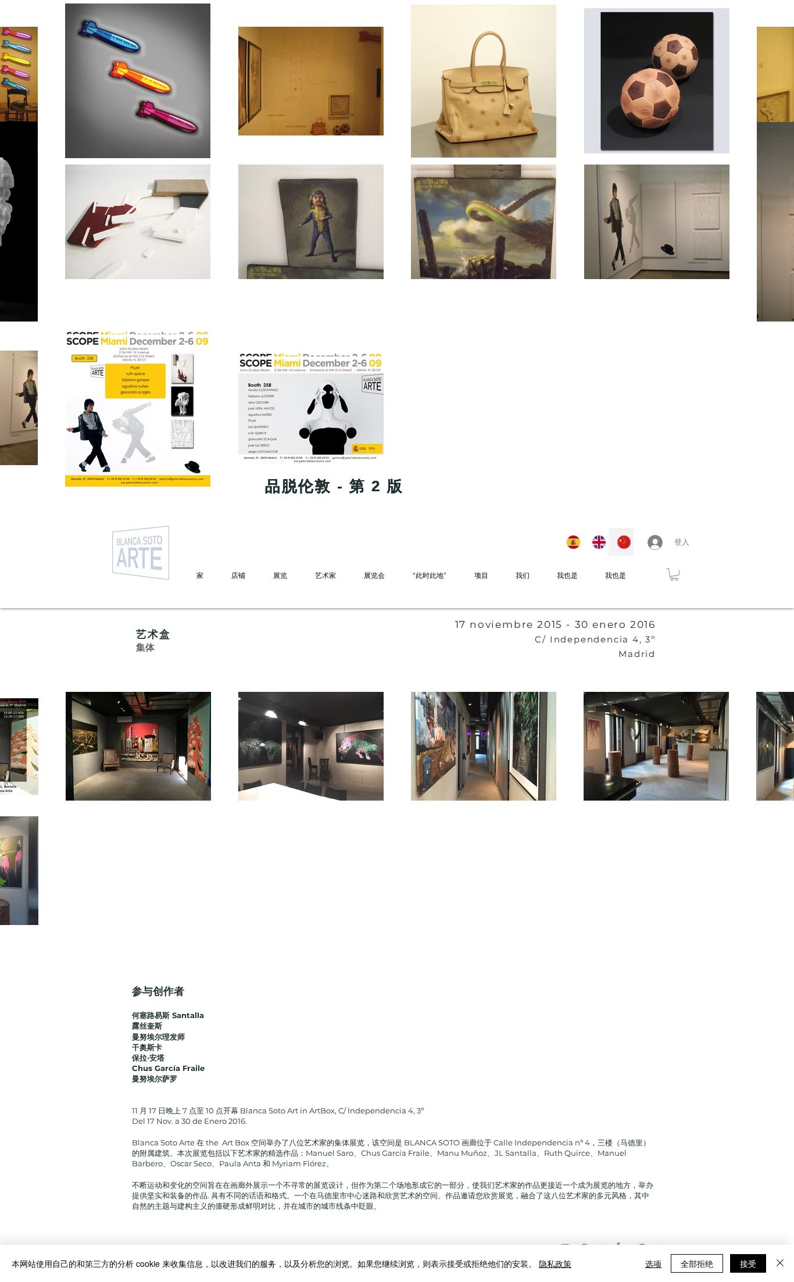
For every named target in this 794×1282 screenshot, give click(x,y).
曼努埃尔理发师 (158, 1036)
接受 (748, 1263)
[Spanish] (570, 542)
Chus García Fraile (169, 1068)
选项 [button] (653, 1263)
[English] (596, 542)
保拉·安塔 (148, 1057)
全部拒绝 (697, 1263)
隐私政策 (555, 1263)
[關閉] (780, 1263)
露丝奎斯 (147, 1025)
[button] (674, 574)
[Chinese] (621, 542)
